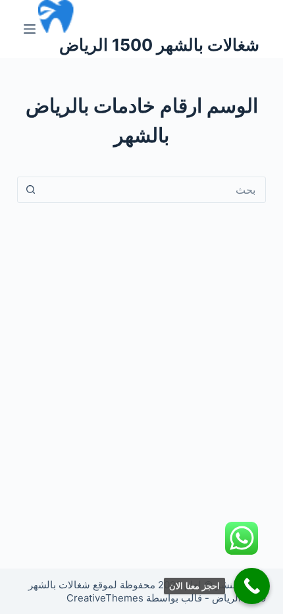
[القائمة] (30, 29)
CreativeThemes (104, 598)
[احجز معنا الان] (252, 586)
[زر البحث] (31, 190)
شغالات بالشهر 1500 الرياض (159, 45)
